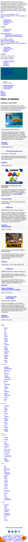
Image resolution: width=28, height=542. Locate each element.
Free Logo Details (6, 198)
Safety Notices (6, 419)
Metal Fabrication (7, 394)
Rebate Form (5, 317)
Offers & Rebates (9, 85)
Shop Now (4, 142)
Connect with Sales (6, 506)
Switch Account (8, 29)
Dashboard (6, 31)
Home (5, 81)
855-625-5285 (18, 194)
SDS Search (7, 22)
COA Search (6, 408)
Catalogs (6, 406)
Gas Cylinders (6, 343)
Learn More (4, 144)
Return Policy (6, 485)
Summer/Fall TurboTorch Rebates (11, 289)
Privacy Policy (6, 481)
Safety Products (8, 72)
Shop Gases (6, 361)
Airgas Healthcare (7, 376)
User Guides (6, 426)
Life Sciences (6, 390)
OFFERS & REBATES (9, 61)
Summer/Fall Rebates (7, 288)
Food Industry (6, 387)
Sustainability (7, 456)
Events (6, 439)
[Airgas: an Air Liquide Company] (13, 35)
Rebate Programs (8, 87)
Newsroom (7, 451)
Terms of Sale (12, 538)
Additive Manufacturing (8, 367)
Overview (6, 454)
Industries (6, 62)
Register (12, 14)
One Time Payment (6, 16)
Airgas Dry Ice (6, 329)
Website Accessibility (7, 498)
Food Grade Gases (6, 339)
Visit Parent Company (6, 459)
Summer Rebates (6, 226)
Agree (20, 10)
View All (6, 75)
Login (17, 14)
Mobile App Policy (6, 477)
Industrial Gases (6, 352)
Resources (6, 65)
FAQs (5, 411)
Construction (7, 379)
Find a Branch (7, 20)
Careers (6, 24)
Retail (5, 397)
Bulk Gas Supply (6, 334)
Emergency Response (7, 514)
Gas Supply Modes (6, 348)
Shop (2, 91)
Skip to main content (6, 33)
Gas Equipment (7, 69)
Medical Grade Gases (6, 357)
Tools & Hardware (8, 73)
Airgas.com (18, 110)
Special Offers (7, 88)
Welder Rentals (6, 430)
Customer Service (8, 21)
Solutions (6, 64)
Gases (5, 68)
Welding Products (8, 71)
